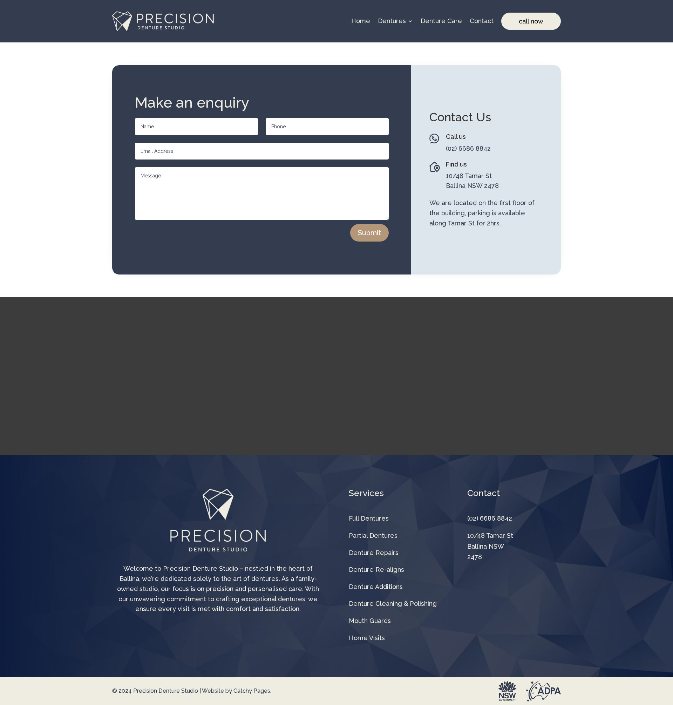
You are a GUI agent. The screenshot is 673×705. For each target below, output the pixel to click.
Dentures (392, 21)
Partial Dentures (373, 535)
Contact (482, 21)
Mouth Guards (370, 620)
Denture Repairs (374, 552)
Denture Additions (376, 586)
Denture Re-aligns (376, 569)
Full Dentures (369, 518)
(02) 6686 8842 (468, 148)
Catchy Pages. (252, 690)
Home (360, 21)
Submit (369, 233)
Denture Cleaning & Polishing (393, 603)
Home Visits (367, 638)
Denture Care (441, 21)
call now (531, 21)
